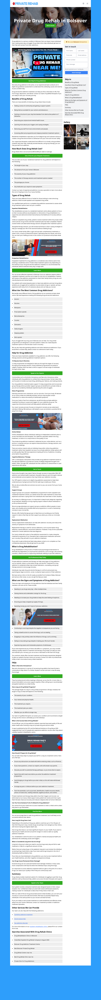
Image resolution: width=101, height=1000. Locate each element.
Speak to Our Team (37, 883)
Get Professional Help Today (37, 557)
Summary (68, 107)
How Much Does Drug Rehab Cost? (75, 85)
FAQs (66, 105)
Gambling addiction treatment (23, 914)
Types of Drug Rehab (71, 88)
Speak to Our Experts (37, 373)
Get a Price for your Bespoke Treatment (37, 156)
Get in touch (50, 25)
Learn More (37, 270)
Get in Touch (37, 469)
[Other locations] (83, 3)
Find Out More (37, 811)
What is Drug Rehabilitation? (73, 97)
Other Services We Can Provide (74, 110)
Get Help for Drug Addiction (37, 81)
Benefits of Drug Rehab (72, 82)
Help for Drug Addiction (72, 95)
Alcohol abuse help (20, 919)
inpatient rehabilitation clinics (38, 926)
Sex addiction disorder (21, 923)
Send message (76, 72)
